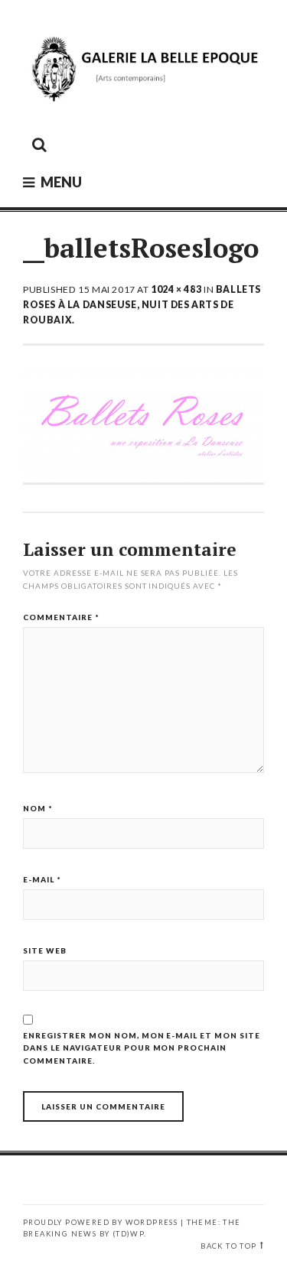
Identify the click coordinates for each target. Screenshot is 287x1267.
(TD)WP (128, 1234)
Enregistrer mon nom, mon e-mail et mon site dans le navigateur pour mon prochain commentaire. (141, 1047)
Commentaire (61, 617)
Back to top (228, 1246)
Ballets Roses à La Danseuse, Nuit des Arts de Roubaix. (142, 305)
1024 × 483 (176, 289)
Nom (38, 808)
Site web (45, 950)
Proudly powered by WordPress (100, 1222)
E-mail (42, 879)
